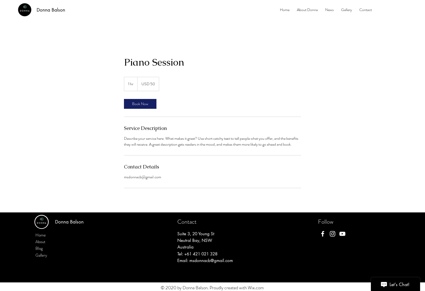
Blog (39, 248)
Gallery (41, 255)
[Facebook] (322, 233)
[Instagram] (332, 233)
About (40, 242)
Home (40, 235)
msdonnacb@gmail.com (211, 260)
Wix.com (256, 287)
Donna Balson (51, 10)
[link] (140, 104)
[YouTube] (342, 233)
